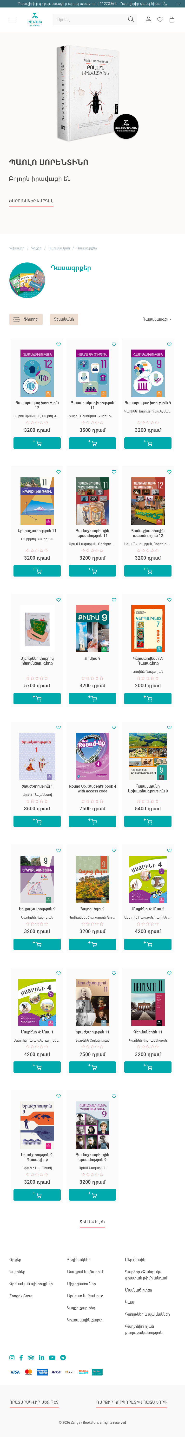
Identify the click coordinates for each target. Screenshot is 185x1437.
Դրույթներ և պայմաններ (147, 1314)
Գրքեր (36, 248)
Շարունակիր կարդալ (31, 201)
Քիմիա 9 (92, 658)
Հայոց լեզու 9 (92, 909)
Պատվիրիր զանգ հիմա (140, 4)
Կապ (129, 1302)
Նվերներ (17, 1272)
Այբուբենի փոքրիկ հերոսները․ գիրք (37, 661)
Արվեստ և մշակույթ (85, 1296)
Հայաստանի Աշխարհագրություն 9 (148, 788)
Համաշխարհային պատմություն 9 (92, 1157)
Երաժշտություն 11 (92, 1032)
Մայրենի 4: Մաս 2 (148, 909)
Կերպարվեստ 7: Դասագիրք (148, 661)
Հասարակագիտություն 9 (148, 403)
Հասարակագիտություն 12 (37, 405)
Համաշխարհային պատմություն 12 (148, 533)
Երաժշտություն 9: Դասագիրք (37, 1157)
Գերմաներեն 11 (147, 1032)
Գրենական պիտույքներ (31, 1284)
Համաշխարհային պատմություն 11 (92, 533)
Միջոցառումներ (81, 1284)
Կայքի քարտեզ (81, 1308)
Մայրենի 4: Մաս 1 (37, 1032)
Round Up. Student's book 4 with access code (92, 788)
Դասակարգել (155, 319)
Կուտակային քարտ (85, 1320)
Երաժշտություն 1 (37, 786)
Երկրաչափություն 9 (37, 909)
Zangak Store (20, 1296)
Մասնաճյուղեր (138, 1290)
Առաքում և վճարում (85, 1272)
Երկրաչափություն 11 (37, 531)
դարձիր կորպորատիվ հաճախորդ (131, 1402)
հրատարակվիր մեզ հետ (34, 1402)
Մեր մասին (135, 1260)
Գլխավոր (17, 248)
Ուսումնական (59, 248)
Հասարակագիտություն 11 (92, 405)
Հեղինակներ (79, 1260)
